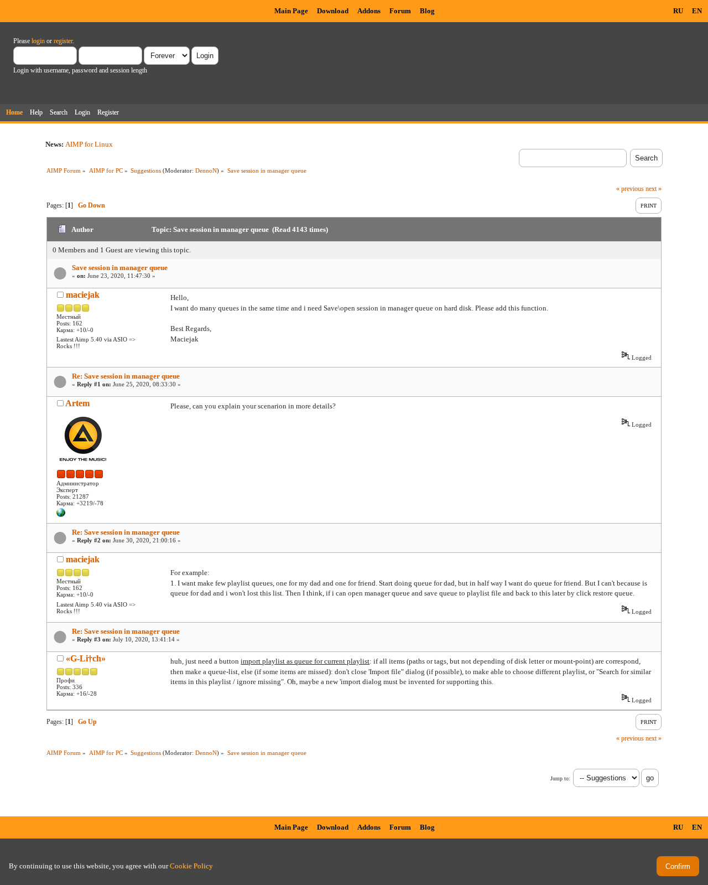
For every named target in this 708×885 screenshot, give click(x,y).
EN (697, 11)
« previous (630, 189)
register (63, 41)
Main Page (291, 11)
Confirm (677, 866)
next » (653, 189)
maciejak (83, 294)
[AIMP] (60, 514)
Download (332, 11)
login (38, 41)
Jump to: (560, 778)
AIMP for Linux (89, 144)
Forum (400, 11)
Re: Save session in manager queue (126, 376)
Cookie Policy (191, 866)
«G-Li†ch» (86, 658)
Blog (427, 11)
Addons (369, 11)
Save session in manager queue (120, 267)
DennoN (206, 170)
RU (678, 11)
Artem (77, 403)
